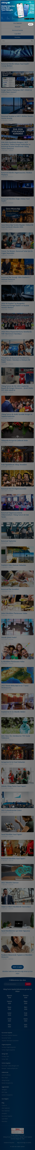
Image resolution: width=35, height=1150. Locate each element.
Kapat (30, 24)
